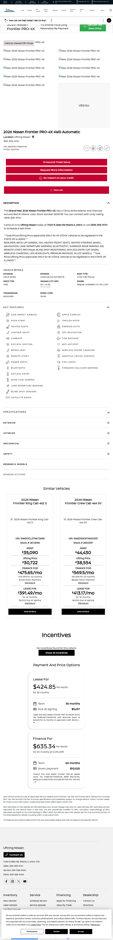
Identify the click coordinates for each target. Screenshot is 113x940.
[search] (111, 10)
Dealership (90, 895)
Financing (63, 895)
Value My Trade (64, 905)
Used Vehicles (10, 905)
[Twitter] (19, 881)
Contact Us (16, 854)
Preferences (32, 932)
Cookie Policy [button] (35, 925)
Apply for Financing (66, 900)
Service (35, 895)
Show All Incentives (57, 652)
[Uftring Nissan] (11, 10)
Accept (81, 932)
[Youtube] (25, 881)
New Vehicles (9, 900)
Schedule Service (38, 900)
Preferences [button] (95, 925)
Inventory (10, 895)
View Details (30, 611)
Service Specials (38, 905)
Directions (88, 905)
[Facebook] (6, 881)
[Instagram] (12, 881)
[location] (53, 2)
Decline (56, 932)
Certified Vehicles (12, 909)
